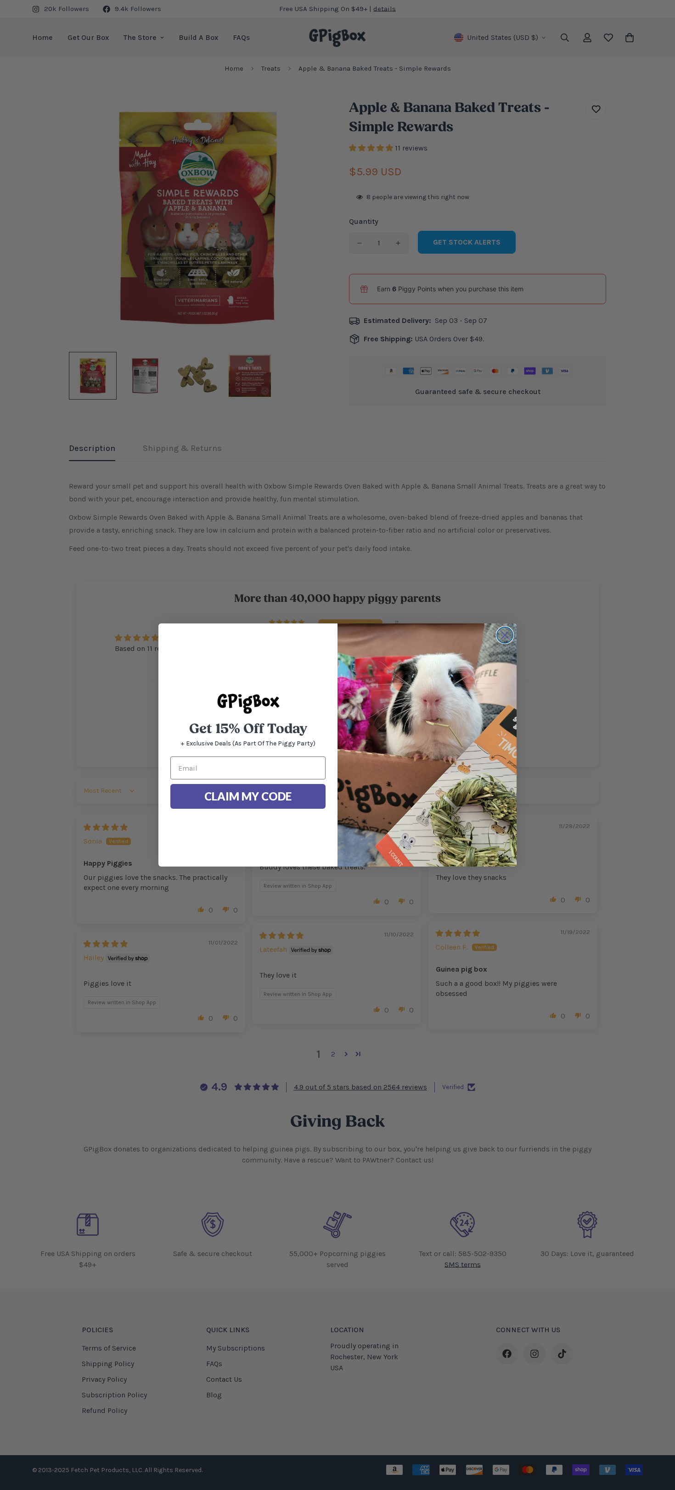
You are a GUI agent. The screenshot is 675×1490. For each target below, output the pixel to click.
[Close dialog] (505, 635)
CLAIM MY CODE (248, 796)
